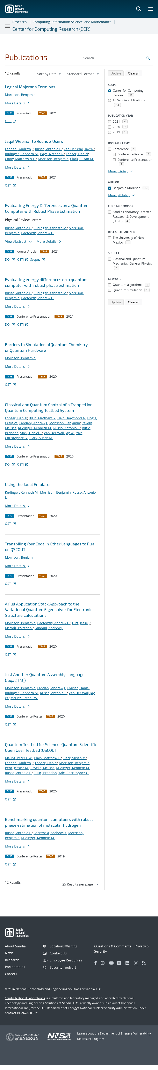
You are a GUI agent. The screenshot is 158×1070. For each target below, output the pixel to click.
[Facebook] (96, 963)
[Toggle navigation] (7, 26)
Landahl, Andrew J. (19, 149)
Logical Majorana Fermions (30, 86)
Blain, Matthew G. (42, 418)
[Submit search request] (148, 58)
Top (146, 1065)
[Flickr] (120, 963)
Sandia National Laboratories (25, 998)
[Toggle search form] (138, 8)
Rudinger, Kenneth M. (21, 154)
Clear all (135, 73)
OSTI (8, 121)
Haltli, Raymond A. (71, 418)
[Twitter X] (137, 963)
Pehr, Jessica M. (17, 768)
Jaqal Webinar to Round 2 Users (34, 141)
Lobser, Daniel (77, 154)
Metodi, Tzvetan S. (19, 628)
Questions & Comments (112, 946)
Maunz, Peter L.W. (24, 698)
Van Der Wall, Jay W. (79, 149)
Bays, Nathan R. (52, 154)
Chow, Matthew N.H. (20, 159)
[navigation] (49, 74)
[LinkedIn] (128, 963)
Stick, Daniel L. (31, 433)
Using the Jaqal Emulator (28, 484)
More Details (15, 103)
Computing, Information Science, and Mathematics (72, 22)
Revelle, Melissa (42, 768)
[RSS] (145, 963)
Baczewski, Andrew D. (37, 233)
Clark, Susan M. (82, 159)
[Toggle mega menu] (151, 8)
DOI (7, 259)
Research (19, 22)
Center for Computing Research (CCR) (51, 29)
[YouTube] (112, 963)
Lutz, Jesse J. (81, 623)
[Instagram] (104, 963)
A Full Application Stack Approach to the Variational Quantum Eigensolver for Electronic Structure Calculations (48, 609)
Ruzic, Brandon (45, 773)
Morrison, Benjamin (20, 94)
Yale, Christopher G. (73, 773)
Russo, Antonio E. (48, 149)
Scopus (35, 259)
